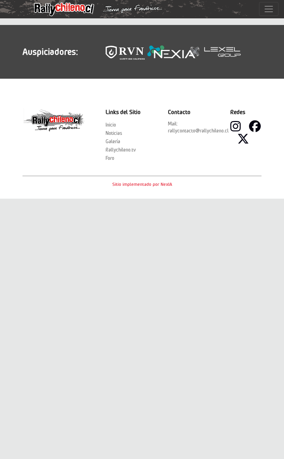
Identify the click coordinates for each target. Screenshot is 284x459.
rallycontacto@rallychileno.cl (198, 131)
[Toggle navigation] (268, 9)
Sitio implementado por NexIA (142, 184)
